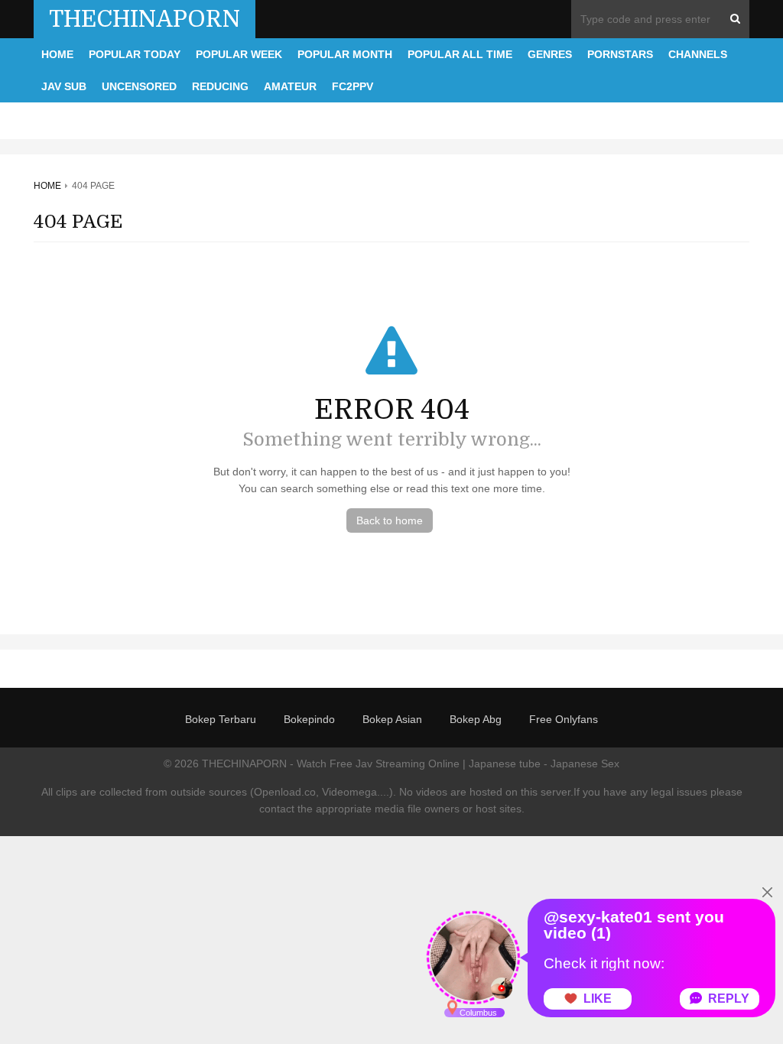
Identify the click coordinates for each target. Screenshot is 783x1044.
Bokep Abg (476, 719)
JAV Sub (63, 86)
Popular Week (239, 54)
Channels (697, 54)
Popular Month (344, 54)
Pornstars (620, 54)
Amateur (290, 86)
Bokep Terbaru (220, 719)
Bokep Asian (392, 719)
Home (57, 54)
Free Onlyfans (563, 719)
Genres (550, 54)
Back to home (389, 520)
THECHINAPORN (144, 19)
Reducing (220, 86)
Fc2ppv (352, 86)
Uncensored (139, 86)
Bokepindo (309, 719)
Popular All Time (460, 54)
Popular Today (134, 54)
